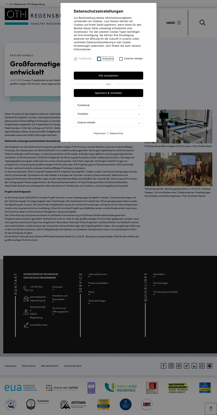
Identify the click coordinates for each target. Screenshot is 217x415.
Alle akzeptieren (108, 75)
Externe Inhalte (133, 58)
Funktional (85, 58)
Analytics (107, 58)
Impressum (100, 133)
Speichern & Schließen (108, 93)
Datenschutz (116, 133)
